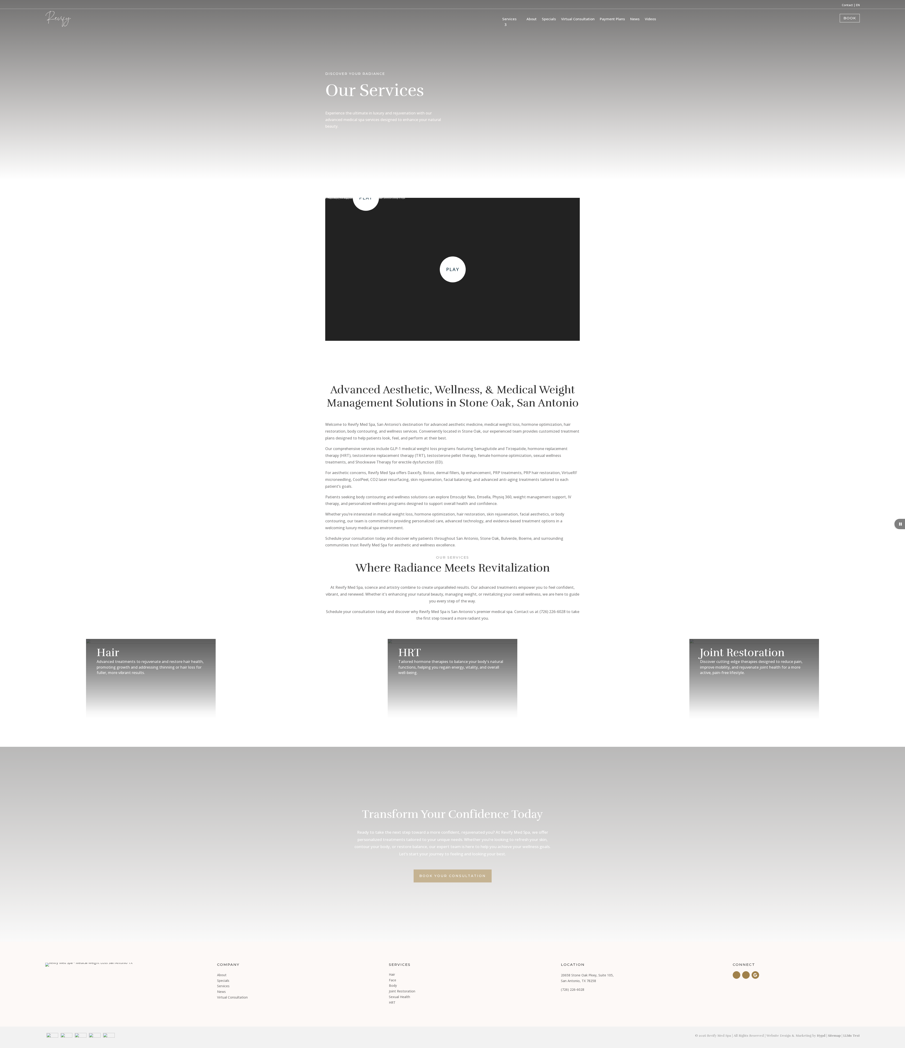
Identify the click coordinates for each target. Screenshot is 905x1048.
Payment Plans (612, 18)
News (635, 18)
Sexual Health (399, 997)
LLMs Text (851, 1036)
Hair (392, 974)
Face (392, 980)
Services (509, 18)
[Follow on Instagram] (746, 975)
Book (849, 18)
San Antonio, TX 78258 (578, 981)
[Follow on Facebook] (736, 975)
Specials (549, 18)
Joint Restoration (402, 991)
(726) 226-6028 (572, 989)
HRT (392, 1002)
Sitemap (834, 1036)
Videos (650, 18)
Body (393, 985)
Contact (847, 5)
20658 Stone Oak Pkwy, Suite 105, (587, 975)
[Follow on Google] (755, 975)
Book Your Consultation (452, 876)
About (532, 18)
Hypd (821, 1036)
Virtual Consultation (578, 18)
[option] (150, 679)
